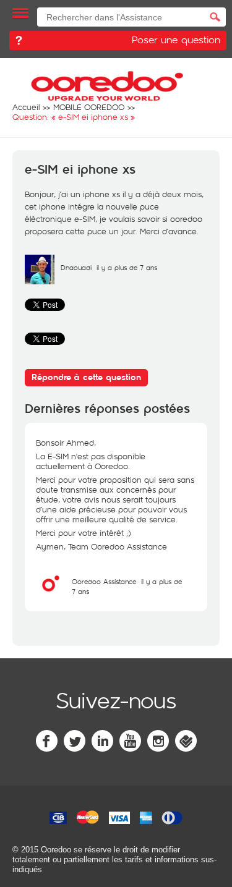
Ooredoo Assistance (104, 581)
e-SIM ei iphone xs (80, 170)
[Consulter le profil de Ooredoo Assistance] (51, 595)
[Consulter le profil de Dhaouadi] (39, 281)
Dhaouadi (76, 267)
